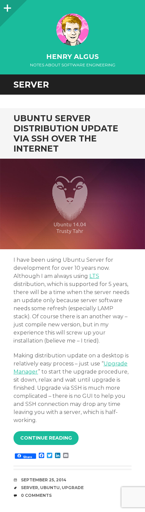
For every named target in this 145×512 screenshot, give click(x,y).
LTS (94, 276)
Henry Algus (72, 57)
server (29, 487)
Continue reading (46, 438)
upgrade (73, 487)
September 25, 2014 (43, 479)
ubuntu (50, 487)
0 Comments (36, 495)
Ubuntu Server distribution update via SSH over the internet (65, 133)
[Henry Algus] (72, 29)
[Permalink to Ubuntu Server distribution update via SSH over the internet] (72, 204)
